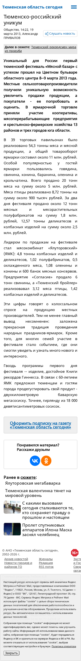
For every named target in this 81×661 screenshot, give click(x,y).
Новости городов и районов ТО (18, 565)
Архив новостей (16, 559)
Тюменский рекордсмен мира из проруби (40, 49)
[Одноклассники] (46, 461)
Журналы (46, 559)
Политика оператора (64, 646)
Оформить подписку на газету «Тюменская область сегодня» (40, 425)
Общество (11, 30)
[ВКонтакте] (35, 461)
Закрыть (11, 653)
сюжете (28, 477)
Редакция (46, 563)
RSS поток (46, 567)
